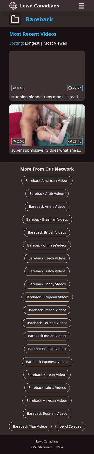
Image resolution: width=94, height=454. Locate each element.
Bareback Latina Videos (47, 387)
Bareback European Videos (47, 297)
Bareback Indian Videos (47, 335)
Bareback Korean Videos (47, 374)
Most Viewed (55, 43)
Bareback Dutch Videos (47, 271)
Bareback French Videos (47, 310)
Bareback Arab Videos (47, 193)
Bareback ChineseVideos (47, 245)
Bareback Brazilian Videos (47, 219)
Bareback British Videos (47, 232)
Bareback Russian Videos (47, 413)
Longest (32, 43)
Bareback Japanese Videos (47, 361)
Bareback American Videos (47, 180)
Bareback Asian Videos (47, 206)
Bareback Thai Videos (30, 426)
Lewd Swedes (70, 426)
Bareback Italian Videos (47, 348)
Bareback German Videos (47, 323)
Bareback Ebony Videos (47, 284)
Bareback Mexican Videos (47, 400)
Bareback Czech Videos (47, 258)
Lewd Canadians (39, 5)
